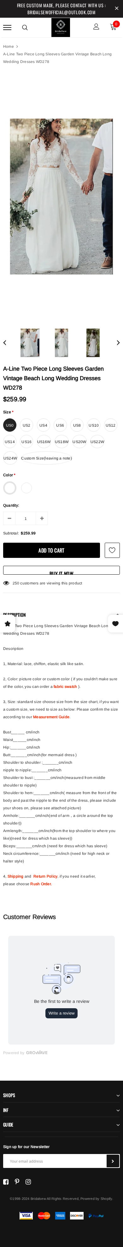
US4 (43, 425)
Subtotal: (11, 533)
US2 (27, 425)
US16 (26, 442)
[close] (117, 9)
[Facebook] (6, 1182)
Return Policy (45, 876)
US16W (44, 442)
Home (8, 46)
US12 (111, 425)
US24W (10, 458)
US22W (97, 442)
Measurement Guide (51, 717)
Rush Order (40, 884)
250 (16, 583)
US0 (10, 425)
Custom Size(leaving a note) (46, 458)
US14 (10, 442)
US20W (79, 442)
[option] (61, 197)
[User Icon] (96, 27)
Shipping (16, 876)
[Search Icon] (25, 27)
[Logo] (60, 26)
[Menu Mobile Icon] (7, 27)
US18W (61, 442)
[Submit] (113, 1161)
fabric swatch (65, 686)
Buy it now (61, 572)
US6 (60, 425)
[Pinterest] (17, 1182)
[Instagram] (28, 1182)
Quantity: (11, 505)
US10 (94, 425)
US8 (77, 425)
